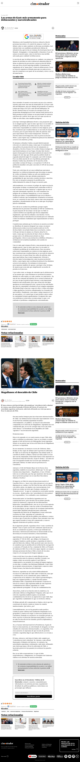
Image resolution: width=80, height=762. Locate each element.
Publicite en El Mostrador (47, 744)
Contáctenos (44, 747)
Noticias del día (62, 122)
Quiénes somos (28, 743)
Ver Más (66, 97)
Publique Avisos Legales (46, 745)
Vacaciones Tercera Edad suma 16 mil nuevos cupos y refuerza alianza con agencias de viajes (25, 85)
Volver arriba (3, 756)
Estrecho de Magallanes (15, 711)
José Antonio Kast (12, 329)
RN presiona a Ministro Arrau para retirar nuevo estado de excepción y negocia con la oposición (66, 55)
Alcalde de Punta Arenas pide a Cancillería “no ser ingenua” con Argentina (65, 92)
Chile (8, 711)
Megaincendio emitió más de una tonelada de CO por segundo (66, 86)
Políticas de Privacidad (29, 747)
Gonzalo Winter (10, 27)
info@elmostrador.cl (10, 748)
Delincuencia (4, 329)
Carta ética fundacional (29, 745)
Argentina (3, 711)
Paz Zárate (9, 400)
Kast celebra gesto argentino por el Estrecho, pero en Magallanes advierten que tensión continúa (24, 94)
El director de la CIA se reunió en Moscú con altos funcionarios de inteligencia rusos (66, 148)
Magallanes (36, 711)
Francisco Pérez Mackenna (27, 711)
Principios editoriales (29, 746)
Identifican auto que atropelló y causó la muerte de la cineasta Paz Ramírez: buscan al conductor (44, 93)
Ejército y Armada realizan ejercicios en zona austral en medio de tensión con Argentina (44, 85)
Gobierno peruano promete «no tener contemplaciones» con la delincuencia (48, 343)
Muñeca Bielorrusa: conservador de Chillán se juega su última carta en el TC (66, 75)
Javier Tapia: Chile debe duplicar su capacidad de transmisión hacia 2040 (65, 141)
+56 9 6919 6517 (4, 748)
